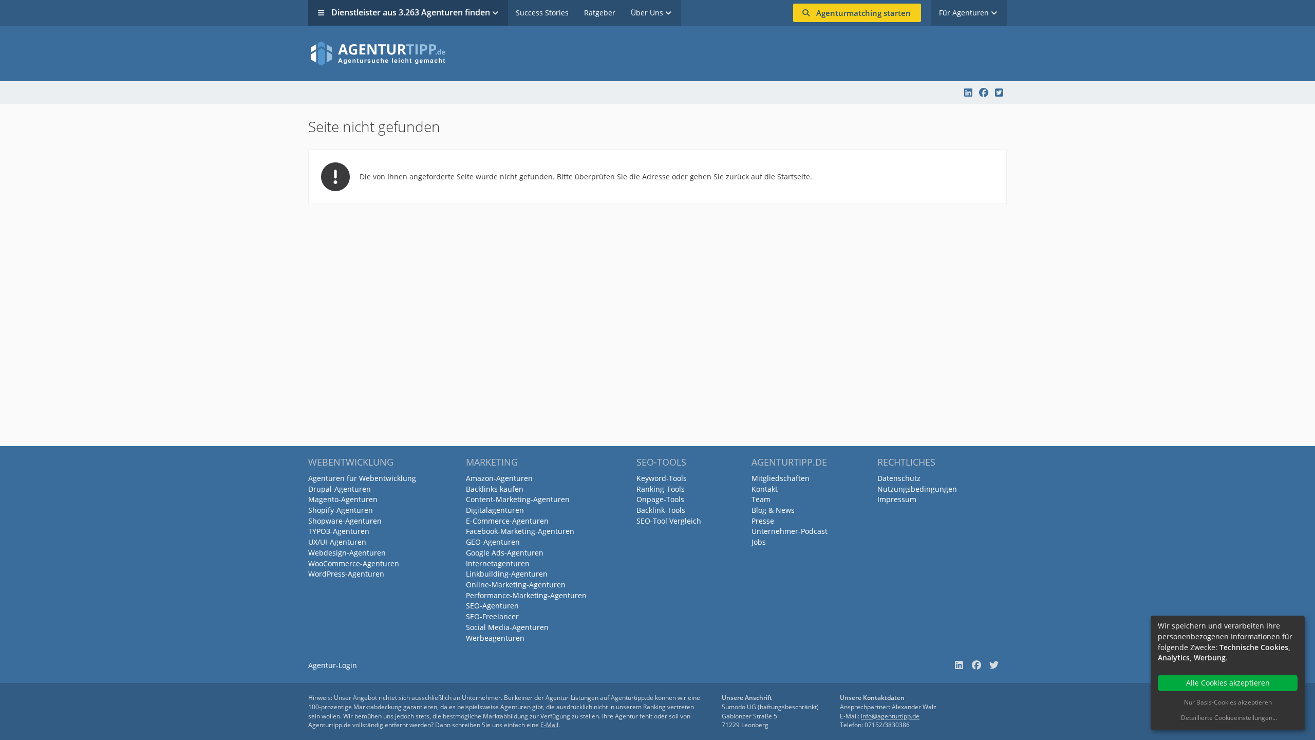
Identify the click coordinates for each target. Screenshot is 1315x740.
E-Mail (549, 724)
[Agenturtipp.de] (657, 53)
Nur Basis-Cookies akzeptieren (1228, 702)
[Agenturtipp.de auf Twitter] (999, 92)
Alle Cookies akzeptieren (1228, 683)
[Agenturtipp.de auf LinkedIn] (968, 92)
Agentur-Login (332, 665)
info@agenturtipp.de (890, 716)
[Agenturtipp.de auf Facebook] (983, 92)
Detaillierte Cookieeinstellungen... (1229, 717)
